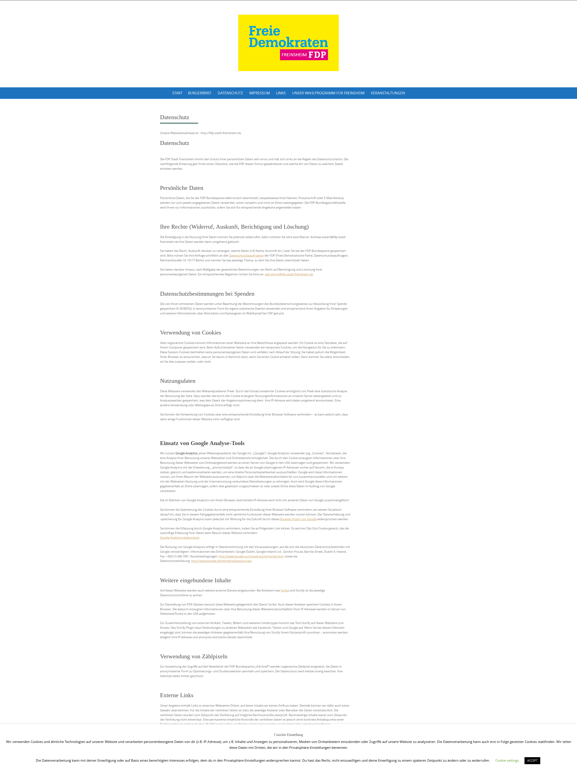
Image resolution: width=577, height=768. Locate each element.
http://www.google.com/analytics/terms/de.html (251, 556)
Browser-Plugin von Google (298, 519)
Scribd (285, 590)
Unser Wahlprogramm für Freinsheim (328, 92)
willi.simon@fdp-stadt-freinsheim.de (289, 274)
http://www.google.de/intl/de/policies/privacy (221, 561)
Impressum (259, 92)
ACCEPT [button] (532, 761)
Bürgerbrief (199, 92)
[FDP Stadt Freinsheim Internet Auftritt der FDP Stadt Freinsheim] (288, 43)
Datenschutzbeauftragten (246, 255)
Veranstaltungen (388, 92)
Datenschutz (230, 92)
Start (177, 92)
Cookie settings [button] (507, 760)
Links (281, 92)
